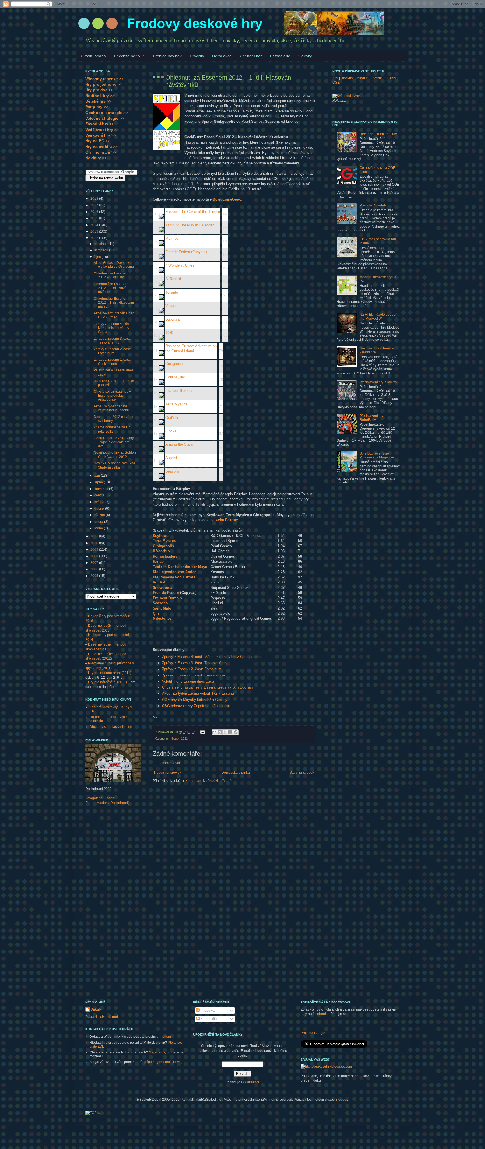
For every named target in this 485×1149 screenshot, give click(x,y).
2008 (94, 556)
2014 (94, 225)
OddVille (172, 417)
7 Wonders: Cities (179, 265)
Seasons (172, 471)
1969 (169, 333)
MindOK (362, 78)
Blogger (341, 1100)
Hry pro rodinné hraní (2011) (109, 673)
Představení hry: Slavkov (378, 382)
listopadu (101, 250)
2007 (94, 563)
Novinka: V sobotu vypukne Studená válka (114, 465)
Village (170, 306)
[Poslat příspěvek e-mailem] (202, 732)
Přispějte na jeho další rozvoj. (160, 1062)
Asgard (171, 458)
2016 (94, 212)
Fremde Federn (166, 593)
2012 (94, 238)
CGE (336, 83)
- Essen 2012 (179, 738)
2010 (94, 543)
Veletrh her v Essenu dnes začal (188, 681)
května (99, 502)
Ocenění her (251, 56)
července (101, 489)
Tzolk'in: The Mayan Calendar (189, 225)
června (100, 495)
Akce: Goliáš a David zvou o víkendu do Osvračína (114, 265)
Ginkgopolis (174, 364)
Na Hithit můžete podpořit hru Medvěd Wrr (379, 317)
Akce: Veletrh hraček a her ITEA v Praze (114, 315)
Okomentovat (170, 763)
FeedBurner (250, 1082)
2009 (94, 549)
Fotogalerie (280, 56)
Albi (335, 78)
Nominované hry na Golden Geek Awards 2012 (115, 454)
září (97, 476)
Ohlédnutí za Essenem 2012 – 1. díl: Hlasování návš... (114, 303)
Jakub (96, 1009)
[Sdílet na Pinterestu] (236, 732)
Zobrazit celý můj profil (102, 1017)
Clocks (171, 431)
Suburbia (172, 319)
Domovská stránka (235, 773)
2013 (94, 231)
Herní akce (222, 56)
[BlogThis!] (220, 732)
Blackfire (347, 78)
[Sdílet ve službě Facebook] (230, 732)
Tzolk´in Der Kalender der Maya (180, 567)
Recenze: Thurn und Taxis (379, 134)
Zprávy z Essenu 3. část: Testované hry (194, 663)
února (99, 522)
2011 (94, 536)
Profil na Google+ (314, 1033)
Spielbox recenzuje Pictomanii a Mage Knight (379, 455)
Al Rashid (173, 279)
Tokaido (171, 292)
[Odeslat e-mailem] (214, 732)
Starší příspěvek (302, 773)
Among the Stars (179, 444)
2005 (94, 576)
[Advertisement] (107, 898)
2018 (94, 199)
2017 (94, 205)
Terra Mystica (176, 404)
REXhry (390, 78)
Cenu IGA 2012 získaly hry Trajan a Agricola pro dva (114, 442)
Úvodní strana (93, 56)
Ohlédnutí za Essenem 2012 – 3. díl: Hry (111, 275)
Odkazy (305, 56)
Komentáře (208, 1019)
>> (104, 78)
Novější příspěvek (167, 773)
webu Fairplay (227, 520)
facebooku (321, 1014)
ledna (99, 528)
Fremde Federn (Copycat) (186, 252)
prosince (101, 244)
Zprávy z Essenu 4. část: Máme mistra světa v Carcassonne (211, 657)
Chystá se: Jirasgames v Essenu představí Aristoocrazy (208, 687)
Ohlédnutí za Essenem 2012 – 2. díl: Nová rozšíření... (111, 288)
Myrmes (172, 238)
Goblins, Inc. (175, 377)
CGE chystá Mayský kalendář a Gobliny (194, 700)
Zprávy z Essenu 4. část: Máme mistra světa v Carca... (112, 328)
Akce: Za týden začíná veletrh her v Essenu (198, 693)
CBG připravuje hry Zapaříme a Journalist (195, 706)
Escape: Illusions (179, 391)
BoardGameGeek (227, 199)
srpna (99, 482)
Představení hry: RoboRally (372, 418)
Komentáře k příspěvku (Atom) (209, 781)
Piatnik (376, 78)
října (98, 257)
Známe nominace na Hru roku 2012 (113, 429)
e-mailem (164, 1037)
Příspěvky (207, 1010)
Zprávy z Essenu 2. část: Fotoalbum (191, 669)
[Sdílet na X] (225, 732)
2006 (94, 569)
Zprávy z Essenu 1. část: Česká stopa (193, 675)
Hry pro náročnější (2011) (107, 682)
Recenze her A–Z (129, 56)
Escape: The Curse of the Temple (192, 212)
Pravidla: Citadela (373, 205)
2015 (94, 218)
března (100, 515)
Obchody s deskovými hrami (111, 727)
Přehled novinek (167, 56)
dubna (99, 508)
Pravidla (197, 56)
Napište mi (157, 1052)
